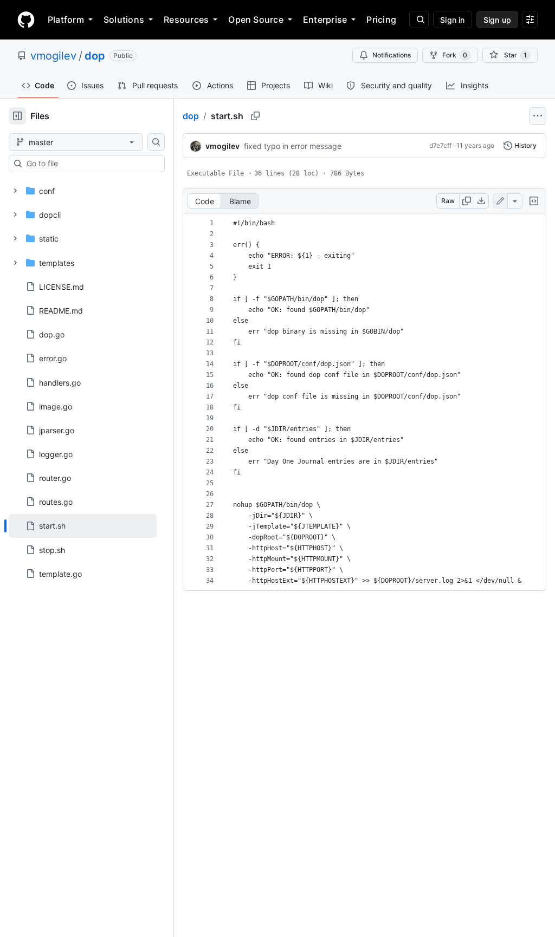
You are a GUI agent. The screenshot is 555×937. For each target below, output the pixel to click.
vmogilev (53, 55)
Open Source (255, 19)
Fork (454, 55)
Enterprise (325, 19)
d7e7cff (440, 145)
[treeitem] (83, 526)
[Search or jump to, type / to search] (419, 19)
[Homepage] (26, 19)
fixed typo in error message (292, 146)
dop (95, 55)
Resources (186, 19)
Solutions (124, 19)
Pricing (381, 19)
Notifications (391, 55)
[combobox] (91, 163)
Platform (66, 19)
